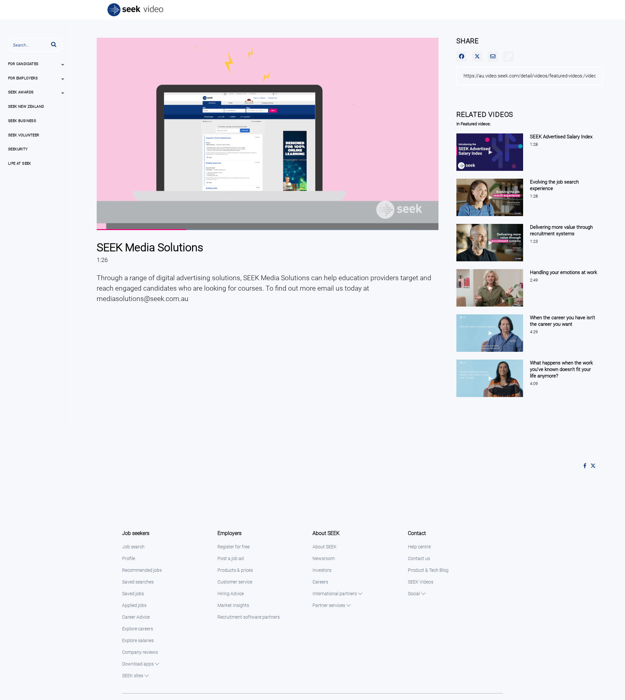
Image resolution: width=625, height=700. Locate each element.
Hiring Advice (230, 593)
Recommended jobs (142, 570)
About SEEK (324, 546)
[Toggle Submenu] (63, 64)
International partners (334, 593)
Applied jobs (134, 605)
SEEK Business (22, 121)
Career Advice (136, 617)
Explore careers (137, 628)
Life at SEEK (19, 163)
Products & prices (235, 570)
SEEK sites (132, 675)
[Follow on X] (594, 466)
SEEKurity (18, 149)
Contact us (419, 558)
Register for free (233, 546)
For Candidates (23, 64)
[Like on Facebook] (586, 466)
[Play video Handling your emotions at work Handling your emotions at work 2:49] (489, 308)
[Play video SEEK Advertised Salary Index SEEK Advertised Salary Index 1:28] (489, 172)
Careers (320, 581)
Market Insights (233, 605)
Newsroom (323, 558)
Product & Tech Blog (428, 570)
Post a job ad (230, 558)
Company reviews (140, 652)
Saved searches (138, 581)
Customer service (234, 581)
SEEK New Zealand (26, 106)
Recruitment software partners (248, 617)
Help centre (419, 546)
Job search (133, 546)
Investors (321, 570)
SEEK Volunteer (23, 135)
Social (414, 593)
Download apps (138, 663)
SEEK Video (135, 9)
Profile (128, 558)
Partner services (328, 605)
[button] (54, 44)
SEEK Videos (420, 581)
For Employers (23, 78)
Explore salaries (138, 640)
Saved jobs (133, 593)
